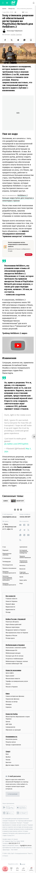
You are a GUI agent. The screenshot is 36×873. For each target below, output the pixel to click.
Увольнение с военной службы (16, 647)
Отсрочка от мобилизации (14, 658)
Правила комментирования (25, 557)
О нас (4, 547)
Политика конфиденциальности (9, 572)
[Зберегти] (31, 40)
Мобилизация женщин (13, 653)
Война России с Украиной (15, 619)
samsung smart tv (22, 813)
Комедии (9, 704)
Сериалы (9, 707)
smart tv (8, 813)
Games (4, 8)
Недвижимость (11, 737)
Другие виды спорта (12, 765)
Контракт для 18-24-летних (14, 656)
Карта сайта (23, 580)
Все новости (10, 596)
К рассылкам (12, 794)
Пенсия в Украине (12, 687)
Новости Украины (11, 601)
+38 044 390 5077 (25, 517)
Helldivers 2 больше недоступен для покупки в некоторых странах (18, 198)
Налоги (8, 684)
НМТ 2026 (9, 724)
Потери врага (10, 638)
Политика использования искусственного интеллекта (7, 578)
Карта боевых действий (13, 624)
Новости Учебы (12, 714)
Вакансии (22, 569)
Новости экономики (13, 670)
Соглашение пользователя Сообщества (24, 552)
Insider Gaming (16, 35)
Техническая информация (24, 561)
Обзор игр (11, 8)
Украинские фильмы (12, 699)
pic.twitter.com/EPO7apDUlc (16, 444)
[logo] (13, 3)
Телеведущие (6, 561)
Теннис (8, 759)
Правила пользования (9, 568)
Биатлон (8, 762)
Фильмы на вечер (11, 702)
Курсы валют (10, 676)
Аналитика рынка (11, 739)
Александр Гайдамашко (14, 31)
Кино (8, 693)
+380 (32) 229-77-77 (14, 843)
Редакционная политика (6, 554)
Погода (8, 612)
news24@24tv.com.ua (9, 517)
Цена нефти (10, 673)
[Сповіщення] (33, 3)
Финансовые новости (13, 678)
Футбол (8, 757)
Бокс (7, 754)
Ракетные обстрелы (12, 622)
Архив (21, 577)
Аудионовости (10, 609)
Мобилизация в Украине (15, 645)
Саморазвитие (10, 727)
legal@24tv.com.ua (25, 845)
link (20, 525)
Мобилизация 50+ (11, 650)
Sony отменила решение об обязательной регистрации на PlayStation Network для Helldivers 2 (25, 8)
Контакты (22, 565)
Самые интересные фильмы (15, 696)
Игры (21, 583)
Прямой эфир (10, 604)
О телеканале (6, 558)
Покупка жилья (11, 742)
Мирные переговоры (13, 627)
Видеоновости (10, 607)
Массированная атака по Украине (17, 633)
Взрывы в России (11, 635)
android (8, 807)
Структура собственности (24, 573)
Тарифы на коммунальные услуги (17, 681)
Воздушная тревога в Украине (16, 630)
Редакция (5, 550)
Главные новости (11, 598)
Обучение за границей (13, 730)
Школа (8, 721)
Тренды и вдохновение (13, 745)
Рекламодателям (7, 565)
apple (22, 807)
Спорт (8, 751)
